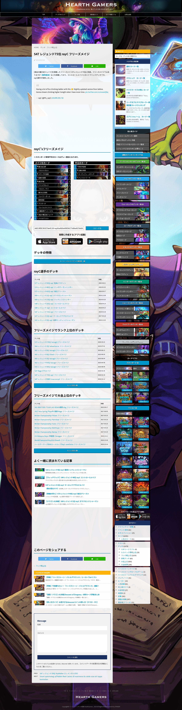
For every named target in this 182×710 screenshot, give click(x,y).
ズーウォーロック (123, 218)
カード (120, 536)
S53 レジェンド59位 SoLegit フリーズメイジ (52, 366)
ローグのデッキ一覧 (132, 225)
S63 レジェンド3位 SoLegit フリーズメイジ (51, 358)
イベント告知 (123, 530)
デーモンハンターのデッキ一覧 (132, 161)
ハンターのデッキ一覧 (131, 281)
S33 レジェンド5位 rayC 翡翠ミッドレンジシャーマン (55, 320)
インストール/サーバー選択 (126, 136)
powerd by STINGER (114, 706)
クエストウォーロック (124, 214)
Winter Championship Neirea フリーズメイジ (52, 432)
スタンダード (131, 363)
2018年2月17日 (58, 98)
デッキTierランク (60, 14)
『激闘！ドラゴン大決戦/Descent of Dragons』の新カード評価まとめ (73, 594)
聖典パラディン (122, 274)
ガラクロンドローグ (124, 231)
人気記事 (121, 584)
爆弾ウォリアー (122, 334)
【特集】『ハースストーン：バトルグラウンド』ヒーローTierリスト (71, 577)
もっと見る (71, 385)
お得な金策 (128, 14)
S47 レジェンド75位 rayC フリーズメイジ (50, 312)
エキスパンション (125, 533)
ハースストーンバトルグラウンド (130, 574)
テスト (120, 543)
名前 (39, 624)
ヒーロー (121, 581)
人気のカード (126, 539)
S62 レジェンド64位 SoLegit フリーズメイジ (52, 362)
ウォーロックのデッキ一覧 (131, 204)
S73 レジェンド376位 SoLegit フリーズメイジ (52, 342)
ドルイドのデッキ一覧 (131, 247)
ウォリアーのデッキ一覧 (131, 324)
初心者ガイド (123, 587)
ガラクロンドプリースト (125, 347)
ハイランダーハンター (124, 291)
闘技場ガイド (94, 14)
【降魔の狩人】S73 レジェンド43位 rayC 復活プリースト (67, 493)
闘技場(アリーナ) (124, 602)
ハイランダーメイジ (123, 184)
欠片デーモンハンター (124, 171)
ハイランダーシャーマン (125, 317)
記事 (119, 596)
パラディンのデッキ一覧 (131, 264)
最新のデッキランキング (131, 155)
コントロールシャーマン (125, 313)
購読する (120, 51)
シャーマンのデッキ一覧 (131, 303)
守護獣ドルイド (122, 257)
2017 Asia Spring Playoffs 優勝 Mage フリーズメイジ (54, 411)
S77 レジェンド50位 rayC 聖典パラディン (50, 283)
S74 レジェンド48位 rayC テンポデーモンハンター (54, 287)
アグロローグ (121, 240)
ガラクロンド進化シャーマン (127, 308)
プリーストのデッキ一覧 (131, 341)
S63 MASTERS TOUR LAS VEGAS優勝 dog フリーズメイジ (56, 407)
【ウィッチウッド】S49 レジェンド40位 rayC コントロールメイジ (71, 477)
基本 (135, 368)
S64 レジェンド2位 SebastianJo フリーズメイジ (53, 346)
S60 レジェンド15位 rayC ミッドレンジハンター (53, 299)
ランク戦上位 (41, 566)
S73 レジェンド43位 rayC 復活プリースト (50, 291)
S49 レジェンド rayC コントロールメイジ (50, 307)
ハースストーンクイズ (126, 568)
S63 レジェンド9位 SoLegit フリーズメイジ (51, 350)
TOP (43, 14)
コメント (40, 633)
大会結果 (124, 564)
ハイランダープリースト (125, 351)
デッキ (120, 546)
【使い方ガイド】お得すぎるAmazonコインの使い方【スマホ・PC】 (72, 602)
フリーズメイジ (122, 192)
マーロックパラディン (124, 270)
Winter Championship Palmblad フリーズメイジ (53, 419)
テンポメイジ (121, 197)
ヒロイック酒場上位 (128, 552)
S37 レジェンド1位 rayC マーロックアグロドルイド (54, 316)
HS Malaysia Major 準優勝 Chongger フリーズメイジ (54, 436)
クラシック (120, 368)
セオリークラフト (128, 549)
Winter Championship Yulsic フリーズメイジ (52, 423)
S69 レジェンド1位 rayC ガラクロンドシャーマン (53, 295)
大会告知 (121, 590)
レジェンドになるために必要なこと (129, 148)
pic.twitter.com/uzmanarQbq (96, 92)
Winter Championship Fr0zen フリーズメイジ (52, 415)
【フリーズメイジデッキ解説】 (71, 261)
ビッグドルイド (122, 253)
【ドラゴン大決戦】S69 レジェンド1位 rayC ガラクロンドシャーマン (72, 501)
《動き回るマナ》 (52, 488)
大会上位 (124, 561)
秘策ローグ (120, 235)
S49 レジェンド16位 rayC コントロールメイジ (52, 303)
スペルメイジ (121, 188)
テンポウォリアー (123, 330)
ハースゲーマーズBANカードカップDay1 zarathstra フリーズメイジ (60, 444)
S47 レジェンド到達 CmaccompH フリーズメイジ (53, 379)
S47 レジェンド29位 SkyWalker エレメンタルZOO (59, 673)
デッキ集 (77, 14)
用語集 (120, 593)
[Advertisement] (72, 122)
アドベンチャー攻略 (125, 526)
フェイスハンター (123, 295)
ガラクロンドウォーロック (126, 210)
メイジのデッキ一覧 (132, 178)
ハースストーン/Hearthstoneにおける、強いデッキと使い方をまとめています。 (91, 701)
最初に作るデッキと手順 (125, 140)
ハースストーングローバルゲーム (130, 571)
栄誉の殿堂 (120, 413)
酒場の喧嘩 (122, 599)
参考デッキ (125, 558)
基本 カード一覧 (132, 66)
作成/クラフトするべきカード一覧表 (130, 144)
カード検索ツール (111, 14)
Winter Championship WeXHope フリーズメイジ (53, 428)
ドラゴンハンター (123, 287)
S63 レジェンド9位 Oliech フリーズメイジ (51, 354)
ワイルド (131, 408)
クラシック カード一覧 (135, 78)
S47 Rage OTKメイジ (43, 371)
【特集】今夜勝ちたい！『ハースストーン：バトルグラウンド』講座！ (72, 586)
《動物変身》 (46, 75)
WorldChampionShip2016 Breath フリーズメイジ (53, 440)
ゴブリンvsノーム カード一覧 (138, 116)
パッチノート (123, 578)
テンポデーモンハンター (125, 167)
